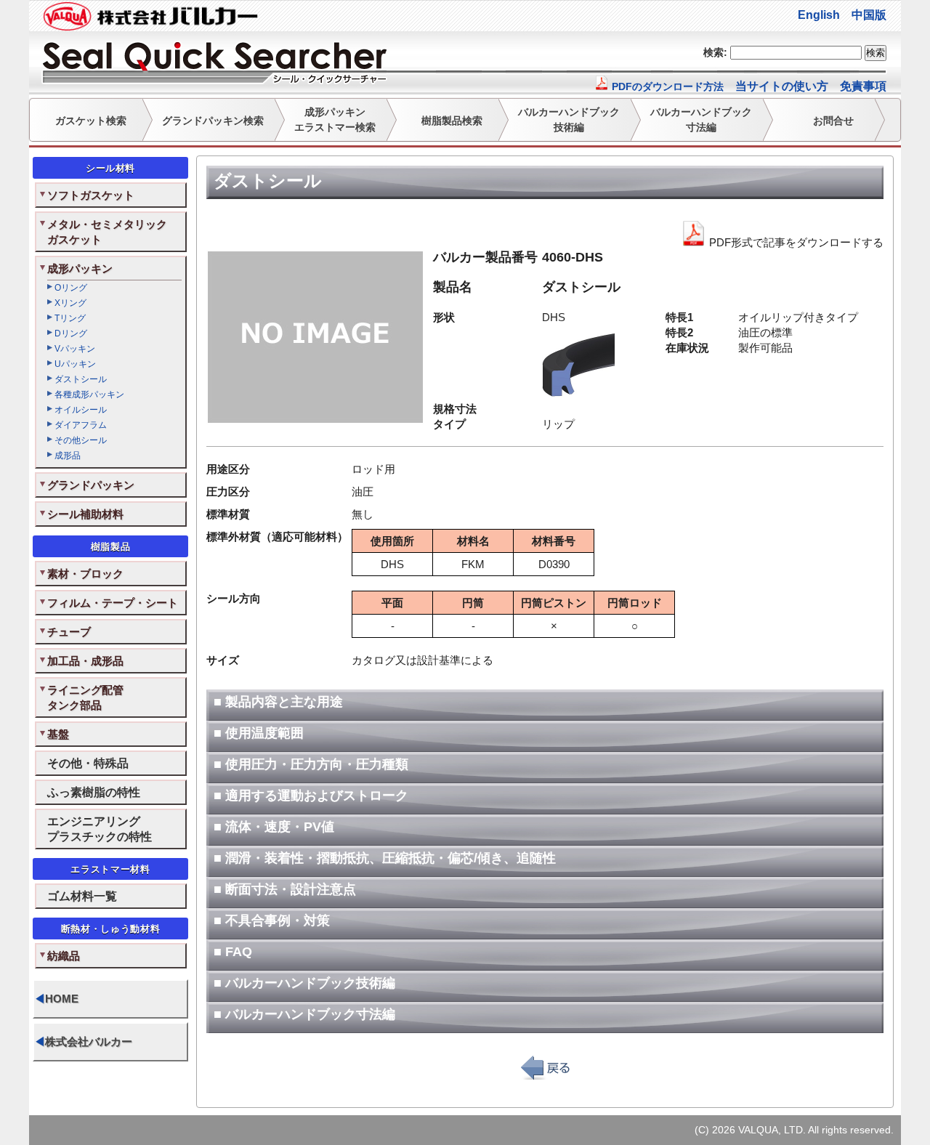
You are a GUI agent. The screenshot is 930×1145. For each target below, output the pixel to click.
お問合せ (833, 120)
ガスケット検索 (91, 120)
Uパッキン (75, 364)
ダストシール (80, 379)
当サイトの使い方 (781, 86)
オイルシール (80, 410)
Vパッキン (74, 349)
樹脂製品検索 (452, 120)
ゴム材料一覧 (82, 895)
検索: (715, 52)
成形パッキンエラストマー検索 (335, 119)
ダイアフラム (80, 425)
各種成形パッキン (89, 394)
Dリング (70, 333)
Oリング (70, 288)
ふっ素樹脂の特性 (93, 791)
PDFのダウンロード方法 (666, 86)
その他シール (80, 440)
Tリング (70, 318)
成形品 (67, 455)
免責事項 (863, 86)
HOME (56, 998)
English (819, 15)
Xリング (70, 303)
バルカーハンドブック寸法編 (701, 119)
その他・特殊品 (88, 762)
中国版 (869, 15)
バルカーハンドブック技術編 (569, 119)
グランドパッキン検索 (213, 120)
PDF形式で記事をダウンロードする (795, 242)
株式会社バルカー (83, 1041)
